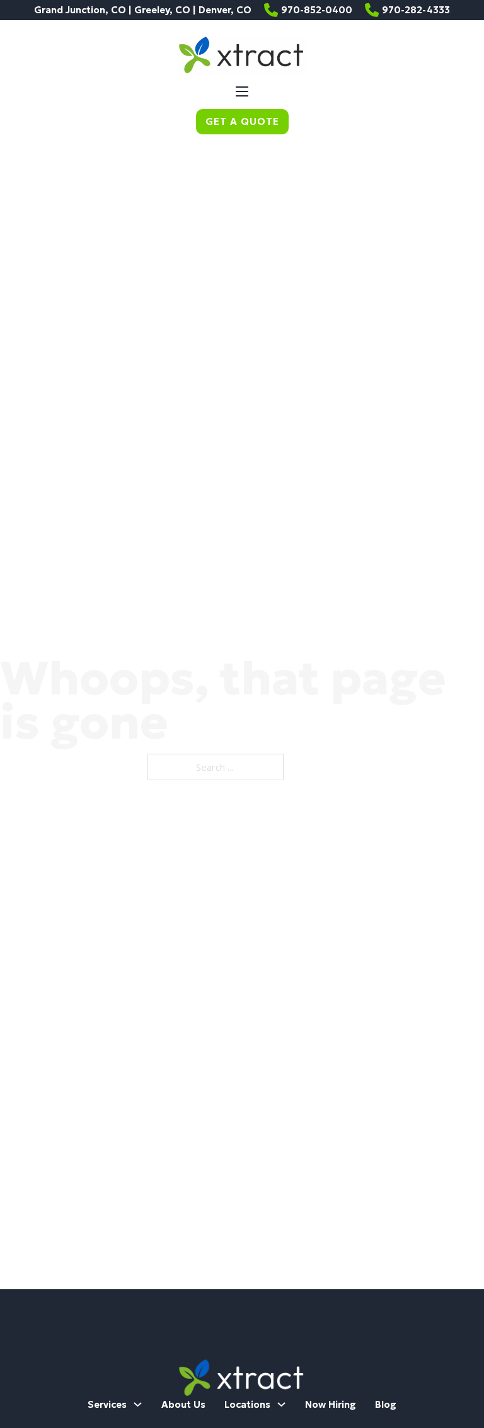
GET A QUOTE (242, 121)
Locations (247, 1404)
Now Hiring (330, 1404)
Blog (385, 1404)
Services (107, 1404)
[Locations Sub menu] (281, 1404)
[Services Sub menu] (137, 1404)
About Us (183, 1404)
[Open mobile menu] (242, 91)
